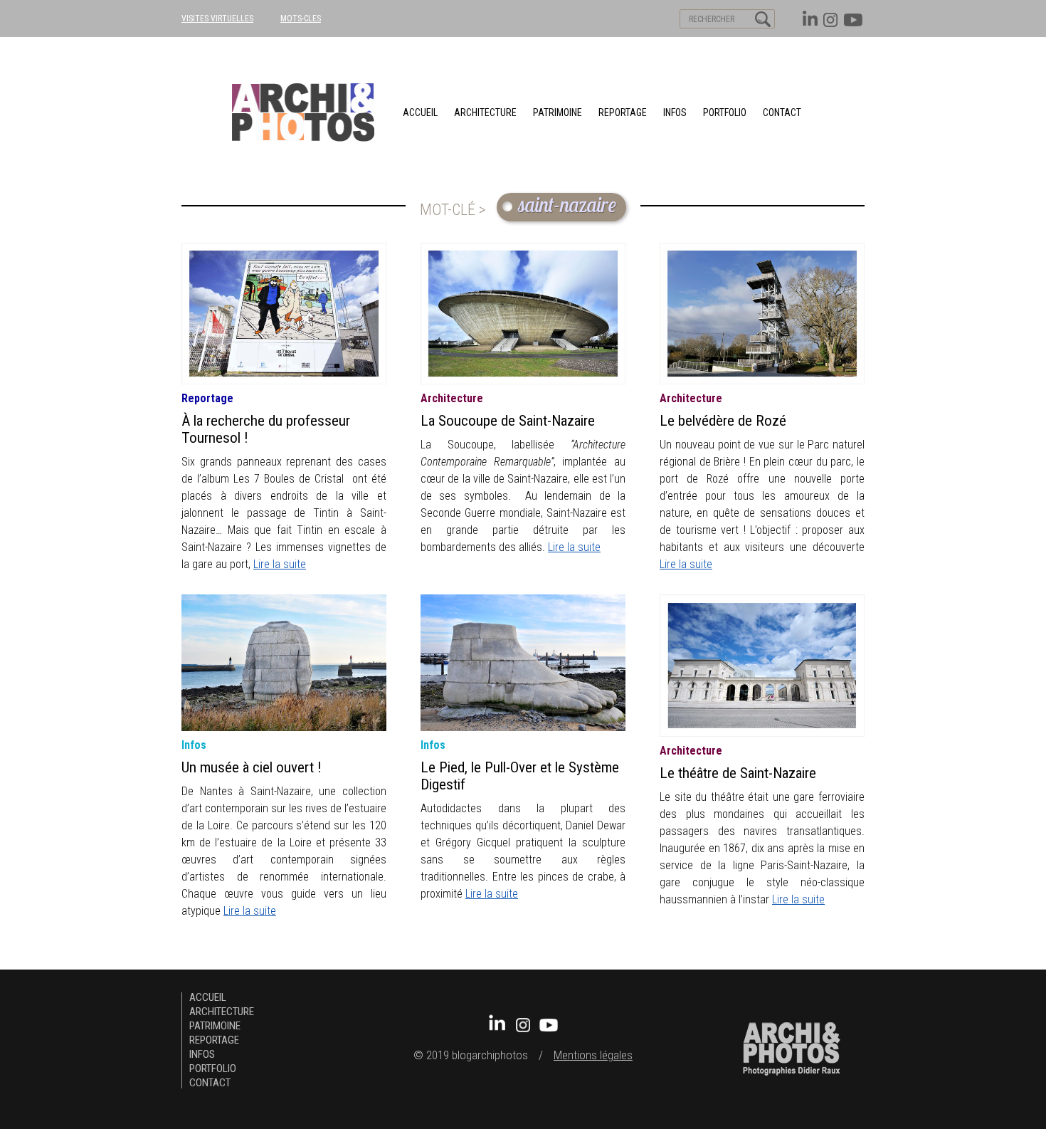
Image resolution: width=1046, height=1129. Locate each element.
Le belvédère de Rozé (723, 420)
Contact (782, 112)
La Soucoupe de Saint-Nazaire (508, 420)
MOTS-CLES (300, 18)
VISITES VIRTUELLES (217, 18)
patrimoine (557, 112)
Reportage (622, 112)
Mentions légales (593, 1055)
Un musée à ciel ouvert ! (251, 767)
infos (193, 745)
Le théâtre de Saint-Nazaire (738, 773)
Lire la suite (279, 564)
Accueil (420, 112)
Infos (675, 112)
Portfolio (724, 112)
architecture (485, 112)
